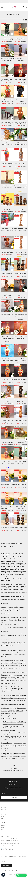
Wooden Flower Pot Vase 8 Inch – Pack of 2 (21, 528)
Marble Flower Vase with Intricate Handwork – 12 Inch (7, 380)
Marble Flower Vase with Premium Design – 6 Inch (7, 359)
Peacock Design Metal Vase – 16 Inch (7, 400)
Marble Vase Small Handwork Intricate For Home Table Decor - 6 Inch (20, 380)
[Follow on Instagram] (5, 870)
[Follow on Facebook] (2, 870)
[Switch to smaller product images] (26, 19)
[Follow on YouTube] (16, 870)
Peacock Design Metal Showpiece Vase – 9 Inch (7, 143)
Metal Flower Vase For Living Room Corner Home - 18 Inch (20, 123)
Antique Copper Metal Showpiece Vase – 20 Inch (7, 186)
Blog (2, 818)
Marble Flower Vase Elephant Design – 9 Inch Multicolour (20, 359)
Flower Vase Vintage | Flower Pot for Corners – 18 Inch (20, 229)
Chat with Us (22, 875)
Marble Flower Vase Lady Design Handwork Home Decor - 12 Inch (20, 80)
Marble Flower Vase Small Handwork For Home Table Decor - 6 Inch (21, 143)
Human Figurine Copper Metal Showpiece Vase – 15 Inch (7, 59)
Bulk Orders (3, 814)
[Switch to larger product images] (23, 19)
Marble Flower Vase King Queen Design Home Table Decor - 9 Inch (7, 441)
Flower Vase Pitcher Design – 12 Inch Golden (21, 441)
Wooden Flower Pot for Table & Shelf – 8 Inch (20, 400)
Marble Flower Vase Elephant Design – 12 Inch (20, 337)
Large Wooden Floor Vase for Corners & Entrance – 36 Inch (7, 123)
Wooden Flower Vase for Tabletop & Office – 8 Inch (7, 274)
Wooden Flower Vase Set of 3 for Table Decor (7, 208)
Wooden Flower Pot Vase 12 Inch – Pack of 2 (21, 274)
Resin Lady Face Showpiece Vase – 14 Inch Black (21, 100)
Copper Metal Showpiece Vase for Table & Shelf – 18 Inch (20, 186)
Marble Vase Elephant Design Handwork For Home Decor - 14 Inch (21, 315)
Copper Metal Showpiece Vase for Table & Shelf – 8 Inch (7, 251)
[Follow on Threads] (9, 870)
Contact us (3, 807)
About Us (3, 825)
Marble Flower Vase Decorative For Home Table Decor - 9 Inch (7, 462)
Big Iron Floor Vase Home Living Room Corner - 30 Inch (7, 229)
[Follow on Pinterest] (12, 870)
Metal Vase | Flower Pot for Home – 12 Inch (7, 294)
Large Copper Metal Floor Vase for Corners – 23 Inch (20, 164)
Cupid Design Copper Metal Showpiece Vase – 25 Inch (21, 251)
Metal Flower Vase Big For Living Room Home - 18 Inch (7, 100)
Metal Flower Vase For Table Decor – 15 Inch (7, 315)
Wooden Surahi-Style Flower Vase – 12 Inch (21, 421)
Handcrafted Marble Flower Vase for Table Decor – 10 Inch (7, 507)
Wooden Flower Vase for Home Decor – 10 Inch (20, 462)
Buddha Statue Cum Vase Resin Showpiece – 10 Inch (7, 39)
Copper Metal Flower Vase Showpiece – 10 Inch (7, 421)
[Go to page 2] (16, 535)
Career (2, 827)
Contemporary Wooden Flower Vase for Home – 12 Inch (7, 80)
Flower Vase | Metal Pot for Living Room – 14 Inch (21, 294)
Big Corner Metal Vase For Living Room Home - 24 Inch (7, 164)
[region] (14, 768)
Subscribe (14, 797)
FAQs (2, 816)
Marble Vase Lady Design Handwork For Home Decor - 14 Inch (7, 337)
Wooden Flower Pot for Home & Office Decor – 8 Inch (7, 528)
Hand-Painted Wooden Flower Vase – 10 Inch (20, 59)
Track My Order (4, 812)
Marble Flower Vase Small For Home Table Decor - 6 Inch (7, 485)
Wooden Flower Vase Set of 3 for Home (20, 208)
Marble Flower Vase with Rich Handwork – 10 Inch (20, 485)
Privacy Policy (4, 829)
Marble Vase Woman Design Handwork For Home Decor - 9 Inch (21, 39)
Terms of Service (4, 832)
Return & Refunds (5, 809)
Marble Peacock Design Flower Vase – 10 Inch (20, 507)
